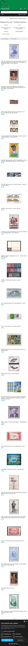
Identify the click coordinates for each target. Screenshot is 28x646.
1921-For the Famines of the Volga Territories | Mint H (12, 540)
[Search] (26, 12)
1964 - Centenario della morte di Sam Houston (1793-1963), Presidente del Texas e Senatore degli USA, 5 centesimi (13, 517)
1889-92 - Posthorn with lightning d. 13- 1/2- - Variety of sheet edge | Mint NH (14, 256)
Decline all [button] (20, 640)
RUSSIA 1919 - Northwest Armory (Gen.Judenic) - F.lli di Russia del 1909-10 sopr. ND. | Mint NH (13, 112)
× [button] (26, 621)
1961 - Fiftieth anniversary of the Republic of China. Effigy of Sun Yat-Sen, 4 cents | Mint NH (13, 564)
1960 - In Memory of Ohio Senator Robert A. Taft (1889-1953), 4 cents (14, 422)
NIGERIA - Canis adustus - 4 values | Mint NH (10, 208)
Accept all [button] (7, 640)
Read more (13, 628)
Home (2, 18)
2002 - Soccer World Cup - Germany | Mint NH (10, 326)
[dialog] (14, 633)
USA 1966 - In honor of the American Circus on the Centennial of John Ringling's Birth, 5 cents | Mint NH (14, 232)
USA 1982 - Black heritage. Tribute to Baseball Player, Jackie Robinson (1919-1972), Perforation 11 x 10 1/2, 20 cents (14, 161)
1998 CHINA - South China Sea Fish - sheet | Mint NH (12, 469)
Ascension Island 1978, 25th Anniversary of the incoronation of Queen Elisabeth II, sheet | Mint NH (13, 136)
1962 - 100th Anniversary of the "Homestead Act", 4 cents (13, 303)
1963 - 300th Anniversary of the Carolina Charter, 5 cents (13, 446)
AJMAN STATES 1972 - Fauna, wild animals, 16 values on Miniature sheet (13, 350)
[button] (14, 643)
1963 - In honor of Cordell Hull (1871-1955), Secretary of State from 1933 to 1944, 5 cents (14, 612)
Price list (6, 18)
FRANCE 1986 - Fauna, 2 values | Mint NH (10, 373)
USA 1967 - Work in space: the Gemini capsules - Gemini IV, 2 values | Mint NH (13, 185)
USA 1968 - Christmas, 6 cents (7, 588)
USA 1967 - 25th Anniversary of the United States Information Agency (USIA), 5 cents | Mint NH (14, 493)
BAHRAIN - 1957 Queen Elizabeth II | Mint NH (10, 280)
